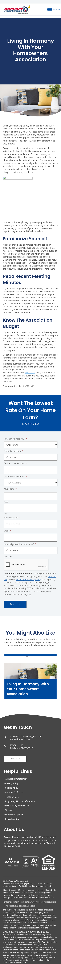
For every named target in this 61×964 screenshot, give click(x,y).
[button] (15, 759)
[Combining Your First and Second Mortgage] (30, 657)
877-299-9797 (26, 748)
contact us (30, 372)
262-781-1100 (16, 745)
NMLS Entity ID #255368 (17, 805)
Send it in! (15, 604)
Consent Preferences (15, 792)
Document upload (14, 814)
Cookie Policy (11, 787)
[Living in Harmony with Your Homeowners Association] (30, 683)
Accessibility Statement (16, 778)
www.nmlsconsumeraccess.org (43, 902)
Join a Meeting (12, 819)
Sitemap (9, 810)
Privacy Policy (11, 783)
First (6, 502)
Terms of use (12, 796)
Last (5, 514)
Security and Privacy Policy (28, 579)
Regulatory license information (20, 801)
